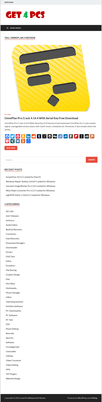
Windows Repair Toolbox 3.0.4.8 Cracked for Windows (30, 181)
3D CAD (10, 211)
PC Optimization (13, 310)
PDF (8, 324)
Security (9, 338)
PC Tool (8, 114)
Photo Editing (12, 328)
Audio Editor (12, 225)
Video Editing (12, 365)
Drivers (9, 252)
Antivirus (10, 220)
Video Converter (13, 360)
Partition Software (14, 306)
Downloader (11, 247)
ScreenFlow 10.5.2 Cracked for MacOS (23, 177)
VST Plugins (11, 374)
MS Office (10, 283)
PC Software (11, 315)
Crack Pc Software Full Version (32, 398)
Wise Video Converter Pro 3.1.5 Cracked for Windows (30, 190)
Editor (9, 261)
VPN (8, 369)
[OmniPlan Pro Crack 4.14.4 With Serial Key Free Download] (51, 78)
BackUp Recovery (14, 229)
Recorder (10, 333)
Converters (11, 234)
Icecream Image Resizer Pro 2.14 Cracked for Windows (30, 186)
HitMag (94, 398)
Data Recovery (12, 238)
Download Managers (15, 243)
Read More (10, 147)
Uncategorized (12, 347)
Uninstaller (11, 351)
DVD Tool (10, 256)
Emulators (10, 265)
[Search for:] (51, 160)
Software (10, 342)
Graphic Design (13, 274)
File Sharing (11, 270)
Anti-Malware (12, 216)
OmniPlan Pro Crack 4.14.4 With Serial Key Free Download (41, 118)
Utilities (9, 356)
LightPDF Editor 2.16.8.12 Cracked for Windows (28, 195)
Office (8, 297)
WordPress (82, 398)
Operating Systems (14, 301)
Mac (8, 279)
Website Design (13, 378)
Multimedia (11, 288)
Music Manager (13, 292)
